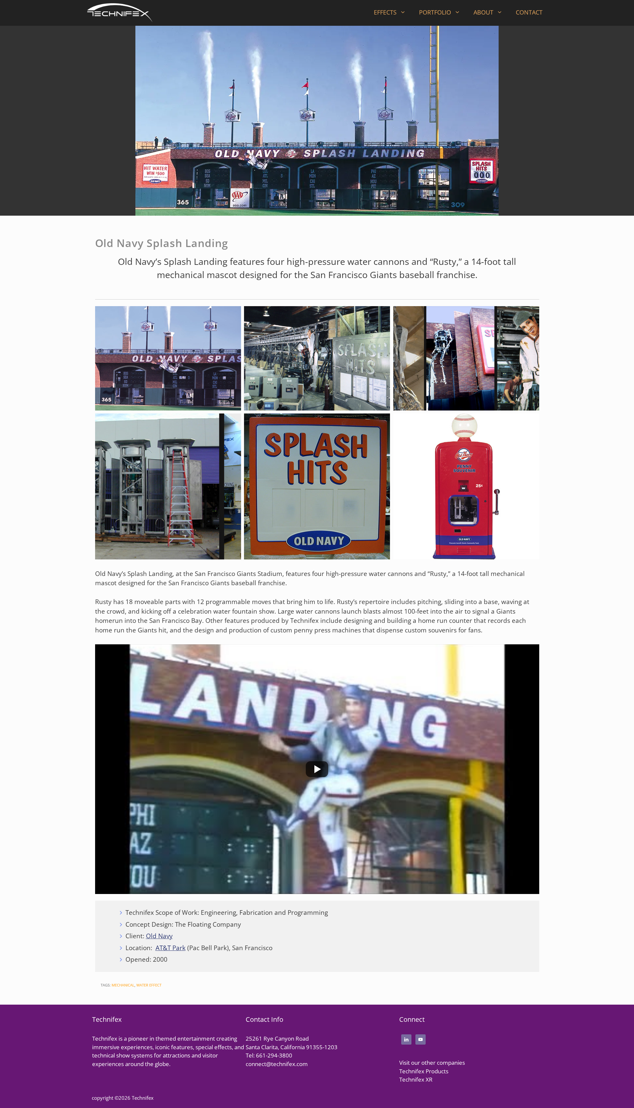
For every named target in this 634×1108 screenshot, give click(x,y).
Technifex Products (423, 1071)
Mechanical (123, 985)
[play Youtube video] (317, 769)
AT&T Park (171, 948)
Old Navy (159, 936)
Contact (529, 12)
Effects (385, 12)
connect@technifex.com (277, 1064)
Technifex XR (416, 1079)
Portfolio (435, 12)
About (483, 12)
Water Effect (148, 985)
